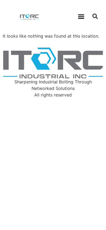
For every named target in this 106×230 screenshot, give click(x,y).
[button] (81, 16)
